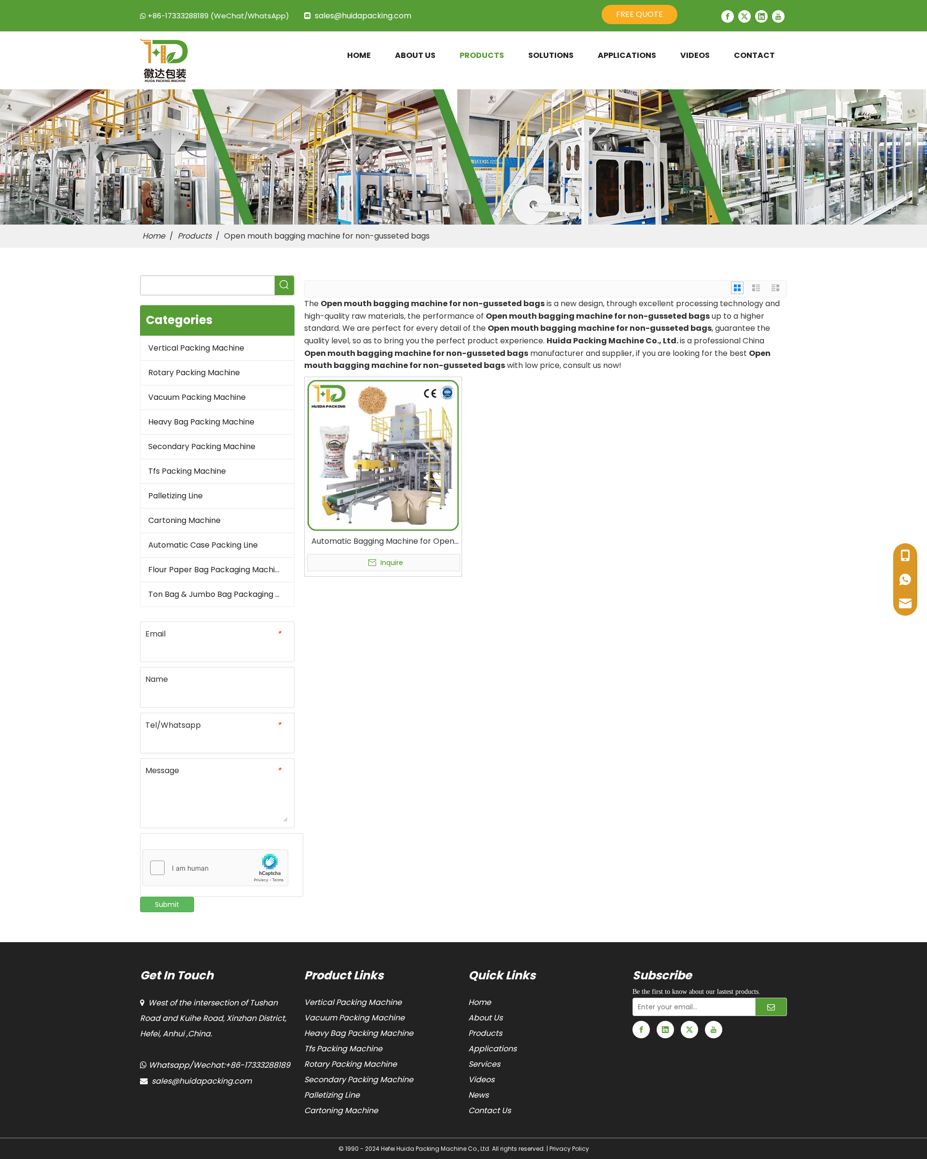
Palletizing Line (175, 495)
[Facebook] (727, 16)
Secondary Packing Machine (201, 446)
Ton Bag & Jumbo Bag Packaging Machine (221, 594)
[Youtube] (778, 16)
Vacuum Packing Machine (197, 397)
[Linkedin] (761, 16)
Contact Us (489, 1110)
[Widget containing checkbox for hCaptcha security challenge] (215, 868)
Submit (167, 904)
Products (485, 1033)
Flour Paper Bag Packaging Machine (216, 569)
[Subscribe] (771, 1007)
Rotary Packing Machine (194, 372)
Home (479, 1002)
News (478, 1095)
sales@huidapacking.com (363, 15)
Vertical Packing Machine (196, 347)
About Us (485, 1017)
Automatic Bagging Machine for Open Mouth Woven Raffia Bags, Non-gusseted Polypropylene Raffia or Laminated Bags (382, 541)
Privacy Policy (569, 1149)
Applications (492, 1048)
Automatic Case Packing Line (203, 545)
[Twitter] (744, 16)
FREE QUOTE (639, 14)
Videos (481, 1079)
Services (484, 1064)
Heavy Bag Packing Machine (201, 421)
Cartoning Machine (184, 520)
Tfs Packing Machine (187, 471)
